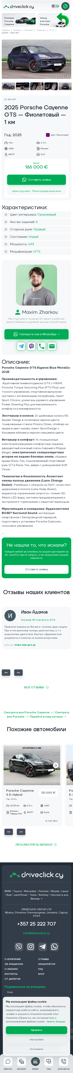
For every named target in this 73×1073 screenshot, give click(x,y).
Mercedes (30, 891)
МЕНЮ (35, 1069)
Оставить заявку (39, 180)
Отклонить (36, 1049)
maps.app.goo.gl (25, 645)
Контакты (63, 1069)
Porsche (29, 30)
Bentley (43, 895)
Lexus (64, 891)
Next (18, 672)
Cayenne (41, 30)
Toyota (17, 891)
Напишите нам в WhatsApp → (39, 334)
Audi (9, 895)
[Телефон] (41, 346)
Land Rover (20, 895)
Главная (6, 30)
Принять (36, 1030)
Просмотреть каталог (34, 844)
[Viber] (31, 346)
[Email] (52, 346)
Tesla (33, 895)
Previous (6, 672)
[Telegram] (21, 346)
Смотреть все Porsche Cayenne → (28, 712)
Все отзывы (34, 687)
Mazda (55, 891)
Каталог (17, 30)
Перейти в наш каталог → (48, 716)
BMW (8, 891)
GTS (51, 30)
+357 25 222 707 (65, 6)
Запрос (8, 1069)
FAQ (49, 1069)
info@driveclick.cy (36, 933)
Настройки (36, 1039)
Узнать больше (56, 1021)
